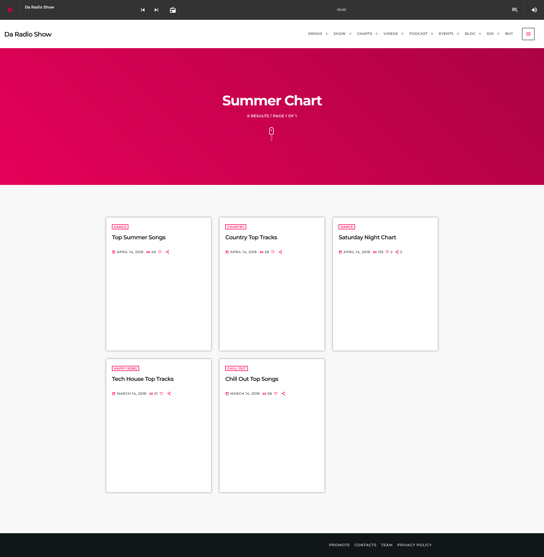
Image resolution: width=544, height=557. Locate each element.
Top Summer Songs (138, 237)
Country (235, 227)
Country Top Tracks (251, 237)
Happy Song (125, 368)
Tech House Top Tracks (142, 379)
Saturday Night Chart (367, 237)
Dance (120, 227)
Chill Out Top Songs (251, 379)
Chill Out (236, 368)
